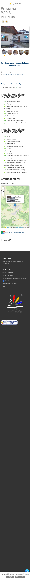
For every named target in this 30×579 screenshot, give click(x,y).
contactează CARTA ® (9, 283)
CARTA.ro (6, 270)
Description (9, 63)
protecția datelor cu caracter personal (14, 278)
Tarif (2, 63)
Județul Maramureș (16, 24)
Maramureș (8, 24)
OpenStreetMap (19, 227)
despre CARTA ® (7, 272)
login (3, 286)
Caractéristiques (22, 63)
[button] (15, 205)
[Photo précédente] (3, 37)
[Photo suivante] (26, 37)
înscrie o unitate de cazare (13, 281)
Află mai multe (19, 577)
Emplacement (14, 65)
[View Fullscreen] (3, 188)
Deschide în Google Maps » (14, 232)
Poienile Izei (25, 24)
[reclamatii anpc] (9, 324)
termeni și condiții (8, 275)
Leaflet (8, 227)
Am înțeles (10, 577)
